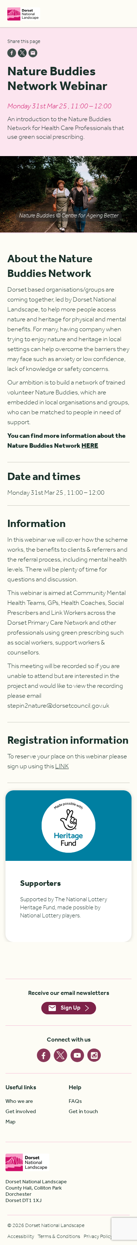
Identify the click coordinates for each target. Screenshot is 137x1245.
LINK (62, 766)
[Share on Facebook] (11, 52)
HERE (89, 446)
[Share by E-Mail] (32, 52)
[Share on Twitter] (22, 52)
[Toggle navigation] (125, 13)
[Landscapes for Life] (102, 1162)
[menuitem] (37, 1101)
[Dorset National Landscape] (23, 14)
